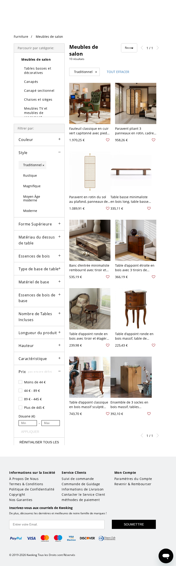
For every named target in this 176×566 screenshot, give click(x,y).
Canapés (31, 81)
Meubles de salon (49, 36)
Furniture (21, 36)
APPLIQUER (29, 431)
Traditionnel (85, 72)
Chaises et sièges (38, 99)
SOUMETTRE (134, 524)
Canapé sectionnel (39, 90)
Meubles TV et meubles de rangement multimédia (35, 115)
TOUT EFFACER (118, 72)
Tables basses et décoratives (37, 70)
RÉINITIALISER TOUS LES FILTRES (39, 444)
